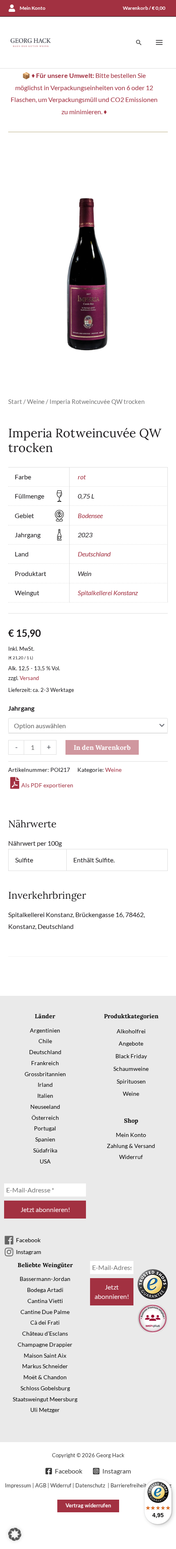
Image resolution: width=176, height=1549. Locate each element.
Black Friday (131, 1056)
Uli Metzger (45, 1409)
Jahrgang (21, 708)
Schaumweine (131, 1068)
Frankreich (45, 1062)
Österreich (45, 1117)
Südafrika (45, 1150)
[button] (138, 42)
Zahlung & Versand (131, 1145)
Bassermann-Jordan (45, 1278)
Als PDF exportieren (47, 785)
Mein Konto (131, 1134)
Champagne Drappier (45, 1344)
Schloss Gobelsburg (45, 1388)
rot (82, 477)
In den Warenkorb (102, 747)
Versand (29, 678)
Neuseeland (45, 1106)
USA (45, 1161)
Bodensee (90, 515)
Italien (45, 1095)
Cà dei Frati (45, 1322)
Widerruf (131, 1156)
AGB (40, 1485)
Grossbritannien (45, 1073)
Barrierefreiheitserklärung (141, 1485)
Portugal (45, 1128)
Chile (45, 1040)
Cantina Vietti (45, 1300)
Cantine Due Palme (45, 1311)
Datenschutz (90, 1485)
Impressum (18, 1485)
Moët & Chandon (45, 1377)
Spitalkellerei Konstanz (108, 592)
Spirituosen (131, 1081)
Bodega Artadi (45, 1289)
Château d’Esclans (45, 1333)
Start (15, 401)
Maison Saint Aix (45, 1355)
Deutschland (94, 554)
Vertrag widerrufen (88, 1505)
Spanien (45, 1139)
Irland (45, 1084)
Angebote (131, 1043)
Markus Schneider (45, 1366)
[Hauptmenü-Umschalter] (159, 42)
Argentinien (45, 1030)
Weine (36, 401)
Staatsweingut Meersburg (45, 1399)
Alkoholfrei (131, 1031)
